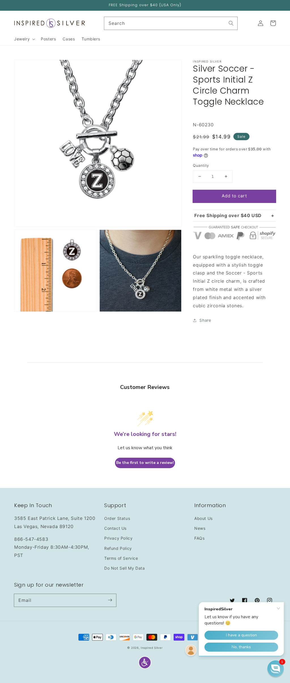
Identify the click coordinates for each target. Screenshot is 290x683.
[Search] (231, 23)
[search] (171, 23)
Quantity (201, 165)
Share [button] (205, 320)
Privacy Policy (118, 538)
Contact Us (115, 528)
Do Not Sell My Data (124, 568)
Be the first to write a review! (145, 462)
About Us (203, 518)
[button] (144, 662)
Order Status (117, 518)
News (199, 528)
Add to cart (234, 195)
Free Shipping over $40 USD (228, 215)
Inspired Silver (152, 647)
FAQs (199, 538)
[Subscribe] (110, 600)
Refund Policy (118, 548)
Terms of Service (121, 558)
